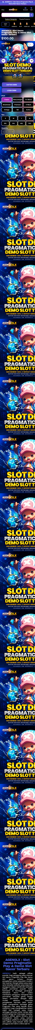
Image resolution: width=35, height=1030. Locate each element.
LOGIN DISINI (11, 90)
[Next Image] (31, 60)
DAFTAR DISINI (12, 85)
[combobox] (16, 15)
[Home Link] (13, 9)
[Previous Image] (3, 60)
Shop (3, 9)
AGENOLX (6, 973)
